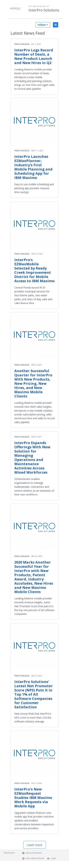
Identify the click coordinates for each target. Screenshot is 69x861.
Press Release (21, 44)
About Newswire (34, 852)
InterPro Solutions (43, 10)
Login (53, 858)
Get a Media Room (35, 858)
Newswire (9, 852)
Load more (34, 845)
